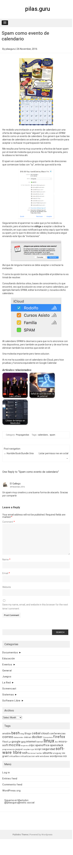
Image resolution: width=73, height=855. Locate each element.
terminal (32, 753)
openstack (56, 745)
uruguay (57, 753)
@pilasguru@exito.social (19, 802)
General (7, 670)
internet (31, 741)
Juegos (6, 676)
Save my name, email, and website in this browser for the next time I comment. (35, 606)
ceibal (36, 733)
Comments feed (12, 784)
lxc (56, 741)
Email (6, 573)
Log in (6, 772)
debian (27, 737)
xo (65, 756)
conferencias (57, 733)
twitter (39, 753)
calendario (43, 435)
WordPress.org (11, 790)
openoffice (42, 745)
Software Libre (11, 700)
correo (7, 737)
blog (22, 734)
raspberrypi (28, 749)
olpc (32, 745)
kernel (40, 741)
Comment (8, 521)
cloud (45, 733)
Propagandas (22, 435)
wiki (37, 756)
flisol (5, 741)
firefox (59, 737)
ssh (25, 753)
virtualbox (14, 756)
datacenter (19, 737)
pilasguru (10, 49)
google (16, 741)
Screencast (9, 688)
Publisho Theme (20, 834)
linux (49, 741)
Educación (8, 658)
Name (6, 559)
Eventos (7, 664)
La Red (6, 682)
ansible (6, 733)
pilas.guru (37, 8)
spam (52, 435)
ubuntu (47, 753)
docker (37, 737)
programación (8, 749)
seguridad (48, 749)
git (10, 742)
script (38, 749)
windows (44, 756)
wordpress (56, 756)
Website (6, 587)
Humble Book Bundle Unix (19, 453)
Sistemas (8, 694)
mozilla (14, 745)
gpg (23, 741)
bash (15, 733)
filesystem (48, 737)
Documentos (10, 652)
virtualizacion (27, 756)
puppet (19, 749)
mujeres (25, 745)
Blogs (28, 733)
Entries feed (9, 778)
